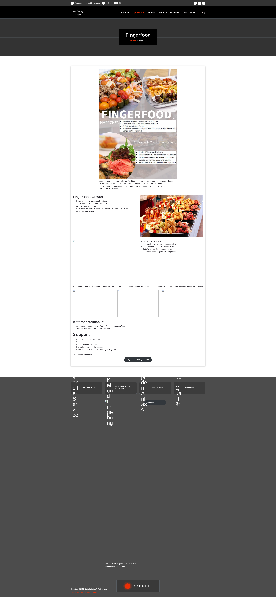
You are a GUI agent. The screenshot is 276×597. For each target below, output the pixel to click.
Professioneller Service (90, 387)
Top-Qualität (189, 387)
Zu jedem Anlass (156, 387)
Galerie (151, 12)
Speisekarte (138, 12)
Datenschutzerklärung (88, 592)
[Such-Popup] (203, 12)
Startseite (132, 41)
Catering (125, 12)
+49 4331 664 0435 (113, 3)
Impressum (75, 592)
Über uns (162, 12)
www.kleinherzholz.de (155, 403)
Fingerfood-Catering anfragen (138, 360)
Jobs (184, 12)
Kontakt (193, 12)
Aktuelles (174, 12)
